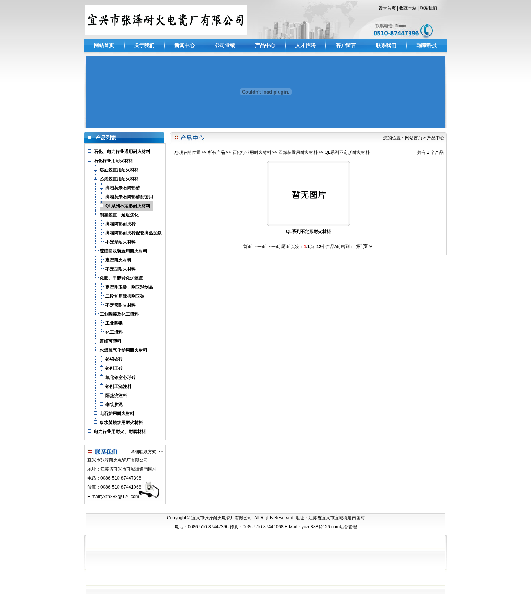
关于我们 (144, 45)
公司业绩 (225, 45)
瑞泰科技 (427, 45)
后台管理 (348, 526)
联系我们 (428, 8)
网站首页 (104, 45)
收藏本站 (407, 8)
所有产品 (216, 152)
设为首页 (387, 8)
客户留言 (346, 45)
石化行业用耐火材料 (251, 152)
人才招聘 (305, 45)
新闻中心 (184, 45)
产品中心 (265, 45)
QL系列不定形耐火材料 (347, 152)
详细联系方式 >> (146, 451)
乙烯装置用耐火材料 (298, 152)
